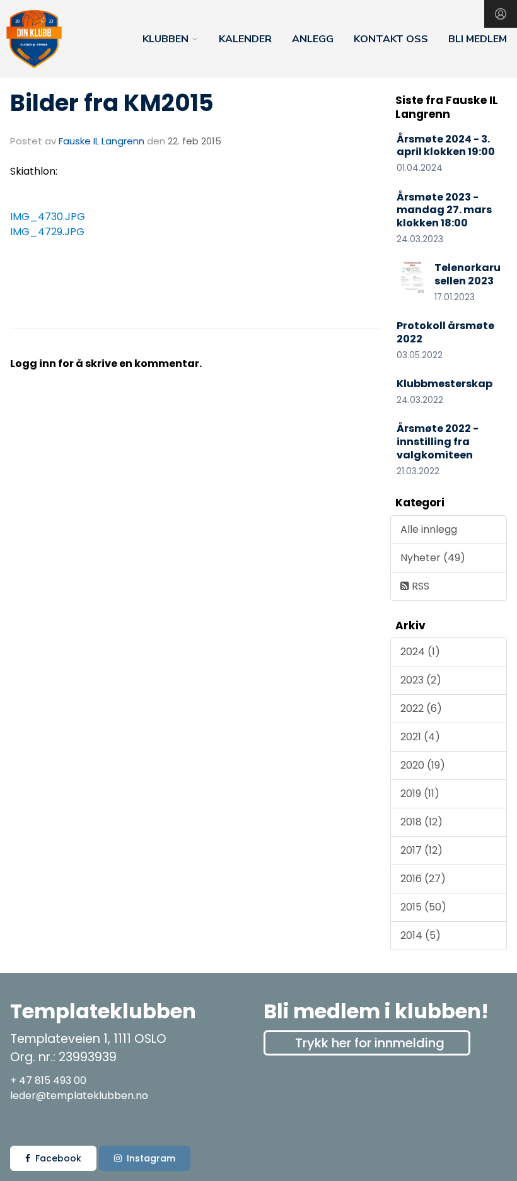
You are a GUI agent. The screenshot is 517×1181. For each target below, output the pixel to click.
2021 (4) (420, 737)
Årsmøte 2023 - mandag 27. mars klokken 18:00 (444, 210)
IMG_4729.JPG (47, 231)
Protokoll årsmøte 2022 (445, 332)
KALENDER (245, 39)
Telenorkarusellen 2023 (467, 274)
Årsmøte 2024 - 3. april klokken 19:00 (446, 146)
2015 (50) (423, 907)
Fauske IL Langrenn (101, 141)
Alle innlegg (428, 529)
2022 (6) (421, 708)
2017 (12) (421, 850)
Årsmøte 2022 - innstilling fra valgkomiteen (438, 441)
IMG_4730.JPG (47, 216)
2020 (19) (422, 765)
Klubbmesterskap (444, 383)
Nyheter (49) (432, 557)
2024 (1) (420, 651)
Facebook (58, 1158)
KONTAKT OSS (391, 39)
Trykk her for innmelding (369, 1043)
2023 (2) (420, 680)
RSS (419, 586)
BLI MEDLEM (477, 39)
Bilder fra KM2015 (112, 102)
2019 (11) (419, 793)
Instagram (151, 1158)
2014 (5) (420, 935)
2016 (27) (423, 878)
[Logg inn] (500, 14)
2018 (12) (421, 822)
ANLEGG (313, 39)
